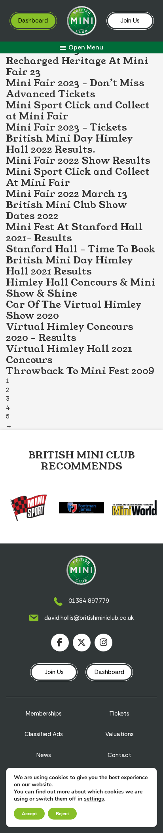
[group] (28, 508)
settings (94, 799)
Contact (119, 755)
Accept (29, 813)
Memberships (44, 714)
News (43, 755)
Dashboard (33, 21)
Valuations (119, 734)
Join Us (130, 21)
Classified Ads (44, 734)
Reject (62, 813)
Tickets (119, 714)
